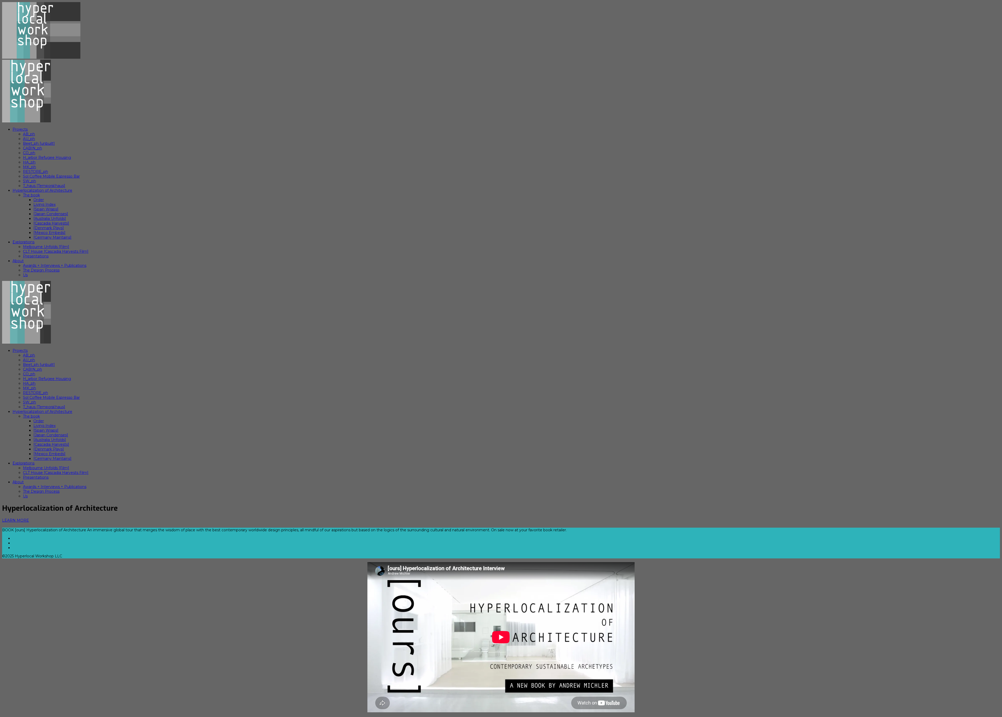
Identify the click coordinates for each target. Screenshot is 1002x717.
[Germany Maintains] (52, 237)
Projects (20, 129)
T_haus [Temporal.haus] (44, 185)
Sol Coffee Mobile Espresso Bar (51, 176)
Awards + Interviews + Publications (54, 265)
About (18, 260)
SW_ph (29, 181)
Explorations (23, 242)
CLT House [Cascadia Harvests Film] (55, 251)
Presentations (36, 256)
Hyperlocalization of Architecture (42, 190)
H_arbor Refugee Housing (47, 157)
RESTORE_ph (35, 171)
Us (25, 275)
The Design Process (41, 270)
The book (31, 195)
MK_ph (29, 167)
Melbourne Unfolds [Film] (46, 246)
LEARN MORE (15, 520)
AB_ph (29, 134)
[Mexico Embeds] (49, 232)
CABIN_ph (32, 148)
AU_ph (29, 138)
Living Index (44, 204)
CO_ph (29, 152)
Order (38, 199)
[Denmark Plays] (48, 228)
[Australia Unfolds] (49, 218)
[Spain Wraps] (45, 209)
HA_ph (29, 162)
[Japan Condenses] (50, 214)
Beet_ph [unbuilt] (39, 143)
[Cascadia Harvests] (51, 223)
